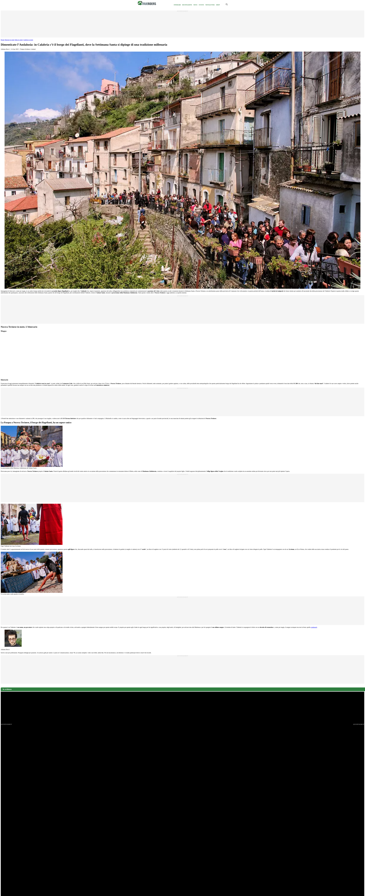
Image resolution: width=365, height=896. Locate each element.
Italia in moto (19, 40)
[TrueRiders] (146, 5)
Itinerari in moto (9, 40)
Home (2, 40)
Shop (218, 5)
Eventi (201, 5)
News (195, 5)
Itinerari (177, 5)
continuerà (314, 627)
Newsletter (210, 5)
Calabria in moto (28, 40)
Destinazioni (187, 5)
